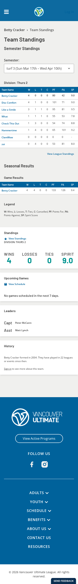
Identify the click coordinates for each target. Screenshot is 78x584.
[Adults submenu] (47, 493)
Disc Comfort (9, 102)
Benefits (37, 519)
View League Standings (60, 154)
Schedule (36, 510)
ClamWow (7, 137)
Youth (36, 501)
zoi (3, 144)
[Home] (39, 417)
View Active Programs (39, 438)
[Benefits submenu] (48, 520)
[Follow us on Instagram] (44, 464)
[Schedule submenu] (49, 511)
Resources (39, 546)
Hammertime (9, 130)
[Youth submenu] (46, 502)
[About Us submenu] (49, 529)
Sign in (7, 368)
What (5, 116)
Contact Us (39, 537)
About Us (36, 528)
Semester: (11, 60)
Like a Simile (9, 109)
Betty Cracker (14, 30)
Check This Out (10, 123)
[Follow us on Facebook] (31, 464)
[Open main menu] (6, 12)
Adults (36, 492)
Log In (69, 12)
